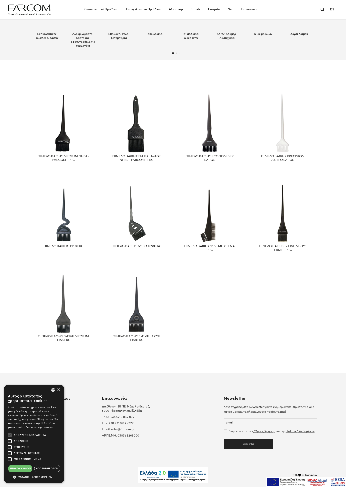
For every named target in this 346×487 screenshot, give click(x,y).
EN (332, 9)
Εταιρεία (214, 9)
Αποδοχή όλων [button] (20, 468)
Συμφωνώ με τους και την (271, 431)
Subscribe (248, 444)
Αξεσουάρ (176, 9)
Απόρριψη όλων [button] (47, 468)
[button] (173, 53)
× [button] (58, 389)
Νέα (230, 9)
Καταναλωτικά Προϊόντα (101, 9)
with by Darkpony (305, 475)
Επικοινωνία (249, 9)
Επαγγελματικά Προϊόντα (143, 9)
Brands (195, 9)
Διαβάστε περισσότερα (39, 427)
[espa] (306, 482)
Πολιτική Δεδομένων (300, 431)
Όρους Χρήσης (264, 431)
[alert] (34, 434)
